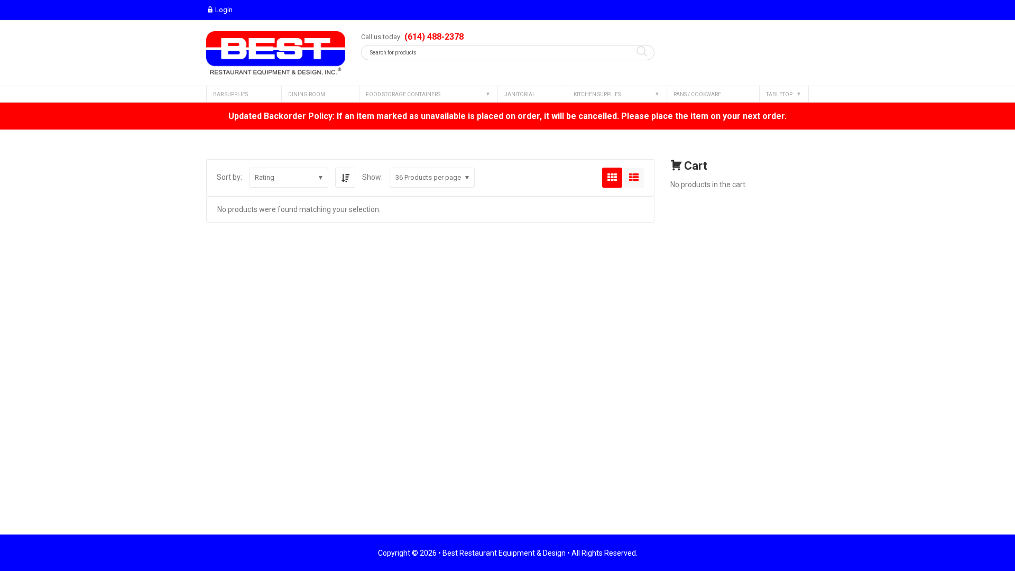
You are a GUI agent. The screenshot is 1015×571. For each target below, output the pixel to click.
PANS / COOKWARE (697, 94)
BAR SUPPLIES (230, 94)
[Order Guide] (275, 53)
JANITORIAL (520, 94)
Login (224, 10)
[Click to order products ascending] (345, 178)
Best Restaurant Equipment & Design (504, 553)
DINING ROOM (306, 94)
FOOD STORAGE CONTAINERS (403, 94)
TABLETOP (779, 94)
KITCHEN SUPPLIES (597, 94)
